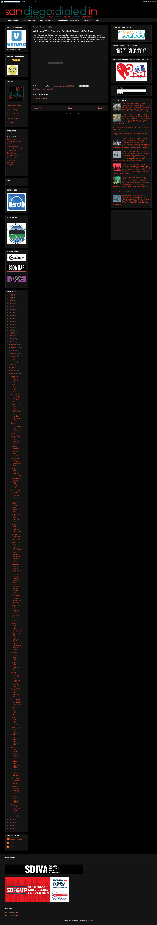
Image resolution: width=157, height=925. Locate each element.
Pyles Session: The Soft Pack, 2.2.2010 (16, 617)
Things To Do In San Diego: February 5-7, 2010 (16, 721)
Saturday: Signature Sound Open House (16, 417)
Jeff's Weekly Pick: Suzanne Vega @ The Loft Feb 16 (16, 598)
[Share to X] (84, 86)
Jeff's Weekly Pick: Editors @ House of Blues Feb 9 (16, 701)
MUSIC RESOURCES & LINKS (68, 20)
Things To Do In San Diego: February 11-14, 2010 (16, 627)
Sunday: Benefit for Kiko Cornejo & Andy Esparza (16, 426)
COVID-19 (87, 20)
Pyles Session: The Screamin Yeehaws (16, 772)
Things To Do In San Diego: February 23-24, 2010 (16, 471)
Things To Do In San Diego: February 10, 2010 (15, 637)
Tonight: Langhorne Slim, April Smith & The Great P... (16, 682)
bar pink (41, 89)
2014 (11, 330)
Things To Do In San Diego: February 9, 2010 (15, 665)
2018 (11, 318)
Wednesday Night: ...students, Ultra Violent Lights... (16, 461)
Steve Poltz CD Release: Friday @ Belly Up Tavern (16, 578)
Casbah (9, 135)
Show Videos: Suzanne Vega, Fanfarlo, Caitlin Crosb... (15, 482)
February (14, 373)
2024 (11, 301)
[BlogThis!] (82, 86)
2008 (11, 822)
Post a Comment (41, 98)
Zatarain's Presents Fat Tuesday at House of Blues (16, 588)
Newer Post (37, 108)
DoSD (9, 144)
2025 (11, 298)
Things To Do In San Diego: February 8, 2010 (15, 692)
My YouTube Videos (12, 915)
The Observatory (13, 146)
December (15, 344)
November (15, 347)
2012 (11, 336)
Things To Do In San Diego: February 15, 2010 (15, 608)
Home (69, 108)
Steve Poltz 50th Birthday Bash (14, 378)
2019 (11, 315)
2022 (11, 306)
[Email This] (80, 86)
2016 (11, 324)
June (13, 362)
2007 (11, 825)
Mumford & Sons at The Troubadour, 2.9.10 (16, 646)
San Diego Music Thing (15, 141)
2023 (11, 304)
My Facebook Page (11, 912)
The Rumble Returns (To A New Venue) (15, 780)
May (13, 365)
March (13, 370)
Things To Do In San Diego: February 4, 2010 (15, 731)
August (13, 356)
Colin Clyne (11, 160)
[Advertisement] (131, 224)
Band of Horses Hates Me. (122, 192)
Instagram (10, 122)
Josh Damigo (11, 153)
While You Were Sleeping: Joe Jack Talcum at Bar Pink (15, 752)
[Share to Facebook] (86, 86)
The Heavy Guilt (12, 155)
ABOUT (97, 20)
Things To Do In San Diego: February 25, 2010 (15, 439)
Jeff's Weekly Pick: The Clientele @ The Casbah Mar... (16, 398)
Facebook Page (12, 110)
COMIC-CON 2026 (28, 20)
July (12, 359)
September (15, 353)
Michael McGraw (12, 158)
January (14, 816)
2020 (11, 312)
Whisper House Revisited (15, 674)
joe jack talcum (49, 89)
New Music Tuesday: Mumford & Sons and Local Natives (15, 557)
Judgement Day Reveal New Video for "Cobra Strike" (15, 808)
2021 (11, 309)
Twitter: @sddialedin (14, 105)
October (14, 350)
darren (11, 847)
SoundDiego (11, 139)
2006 (11, 828)
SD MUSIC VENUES (46, 20)
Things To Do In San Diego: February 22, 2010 (15, 517)
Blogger (90, 920)
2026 (11, 295)
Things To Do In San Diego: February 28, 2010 (15, 387)
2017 (11, 321)
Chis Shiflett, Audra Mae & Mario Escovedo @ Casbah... (16, 568)
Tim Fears (12, 843)
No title (13, 433)
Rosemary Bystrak (15, 839)
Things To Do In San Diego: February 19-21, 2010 (16, 527)
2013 (11, 333)
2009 (11, 819)
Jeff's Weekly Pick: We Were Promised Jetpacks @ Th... (15, 494)
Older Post (102, 108)
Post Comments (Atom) (74, 114)
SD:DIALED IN (13, 20)
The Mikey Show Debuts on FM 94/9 (15, 799)
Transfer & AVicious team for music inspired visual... (14, 506)
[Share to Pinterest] (88, 86)
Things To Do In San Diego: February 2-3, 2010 (16, 763)
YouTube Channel (13, 118)
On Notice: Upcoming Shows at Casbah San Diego (16, 790)
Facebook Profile (13, 114)
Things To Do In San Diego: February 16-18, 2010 (16, 546)
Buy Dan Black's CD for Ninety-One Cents (15, 537)
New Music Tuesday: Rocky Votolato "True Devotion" (15, 450)
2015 (11, 327)
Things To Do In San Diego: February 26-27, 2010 (16, 408)
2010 (11, 342)
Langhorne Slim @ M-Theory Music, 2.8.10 (15, 655)
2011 (11, 339)
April (13, 368)
